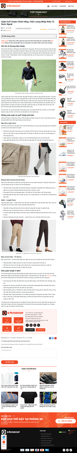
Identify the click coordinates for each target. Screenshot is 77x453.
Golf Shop (54, 6)
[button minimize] (55, 36)
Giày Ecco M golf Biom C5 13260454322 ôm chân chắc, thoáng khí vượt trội (71, 152)
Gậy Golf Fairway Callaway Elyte (71, 112)
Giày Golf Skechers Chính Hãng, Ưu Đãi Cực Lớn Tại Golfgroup (47, 387)
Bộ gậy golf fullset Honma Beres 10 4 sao (71, 27)
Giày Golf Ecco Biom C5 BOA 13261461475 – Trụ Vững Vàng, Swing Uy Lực (71, 188)
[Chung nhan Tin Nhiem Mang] (72, 432)
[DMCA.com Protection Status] (62, 432)
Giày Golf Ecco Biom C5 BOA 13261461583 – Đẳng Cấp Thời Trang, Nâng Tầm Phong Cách (71, 176)
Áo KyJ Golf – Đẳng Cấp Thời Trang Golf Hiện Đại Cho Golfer (28, 406)
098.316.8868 (66, 421)
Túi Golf (18, 330)
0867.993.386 (41, 329)
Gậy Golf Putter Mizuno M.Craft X (71, 88)
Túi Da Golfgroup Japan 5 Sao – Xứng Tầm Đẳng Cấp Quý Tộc (9, 406)
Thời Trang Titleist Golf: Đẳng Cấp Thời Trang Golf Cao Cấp (9, 386)
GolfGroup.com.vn (5, 450)
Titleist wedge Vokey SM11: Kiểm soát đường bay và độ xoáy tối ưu (71, 200)
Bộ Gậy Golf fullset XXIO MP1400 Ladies (71, 51)
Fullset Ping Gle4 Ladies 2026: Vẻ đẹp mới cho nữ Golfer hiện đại (71, 212)
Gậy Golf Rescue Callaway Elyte (71, 100)
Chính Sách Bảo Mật (46, 443)
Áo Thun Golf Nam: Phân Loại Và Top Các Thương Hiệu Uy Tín (28, 387)
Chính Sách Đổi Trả (45, 436)
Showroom (69, 1)
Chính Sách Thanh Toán (47, 438)
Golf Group (49, 275)
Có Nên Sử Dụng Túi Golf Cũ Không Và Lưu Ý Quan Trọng (47, 405)
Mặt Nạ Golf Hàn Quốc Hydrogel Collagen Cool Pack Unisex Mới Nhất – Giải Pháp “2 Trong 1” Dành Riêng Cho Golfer (71, 127)
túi (24, 210)
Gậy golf (7, 322)
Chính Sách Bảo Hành (46, 434)
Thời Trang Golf (43, 16)
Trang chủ (48, 6)
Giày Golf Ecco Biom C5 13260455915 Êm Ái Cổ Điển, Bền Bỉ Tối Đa (71, 139)
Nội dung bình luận (6, 347)
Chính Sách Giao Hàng (46, 440)
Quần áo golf (4, 41)
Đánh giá (37, 16)
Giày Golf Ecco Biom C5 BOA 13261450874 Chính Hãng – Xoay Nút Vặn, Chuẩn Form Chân (71, 164)
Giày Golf (7, 330)
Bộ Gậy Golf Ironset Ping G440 (70, 75)
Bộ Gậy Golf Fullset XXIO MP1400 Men (70, 63)
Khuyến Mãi (63, 6)
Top (4, 446)
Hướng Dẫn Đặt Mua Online (47, 445)
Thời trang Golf (18, 322)
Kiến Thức (71, 6)
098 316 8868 (57, 1)
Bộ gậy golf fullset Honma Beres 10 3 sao (71, 39)
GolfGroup (8, 30)
